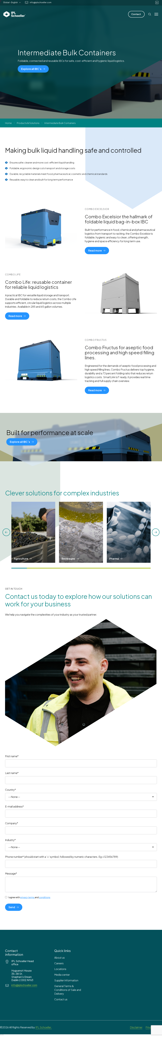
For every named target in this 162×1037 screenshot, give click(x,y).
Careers (59, 963)
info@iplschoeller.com (40, 2)
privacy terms (27, 897)
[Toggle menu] (156, 14)
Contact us (60, 999)
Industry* (10, 840)
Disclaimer (136, 1027)
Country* (10, 789)
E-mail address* (14, 806)
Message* (11, 873)
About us (59, 957)
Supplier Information (66, 980)
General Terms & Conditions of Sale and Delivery (67, 989)
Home (8, 123)
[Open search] (149, 14)
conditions (44, 897)
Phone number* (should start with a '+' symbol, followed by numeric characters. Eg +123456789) (61, 856)
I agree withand (29, 897)
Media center (62, 974)
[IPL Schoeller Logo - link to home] (14, 14)
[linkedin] (157, 2)
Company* (11, 823)
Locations (60, 969)
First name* (12, 756)
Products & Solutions (28, 123)
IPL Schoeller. (43, 1027)
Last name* (12, 773)
